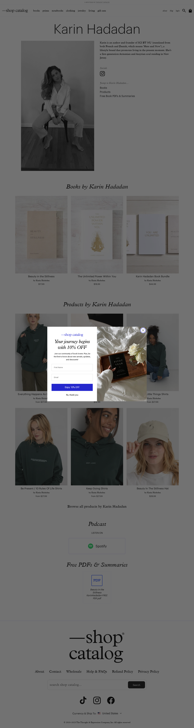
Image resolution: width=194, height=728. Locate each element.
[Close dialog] (143, 330)
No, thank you (72, 395)
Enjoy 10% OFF (72, 387)
